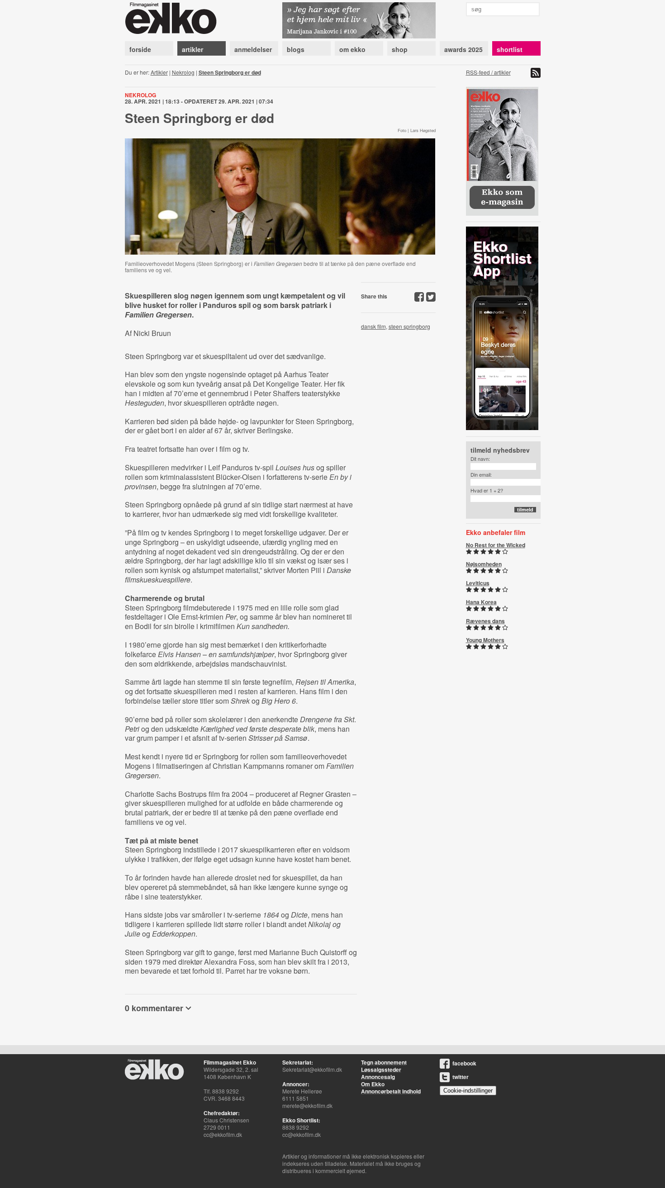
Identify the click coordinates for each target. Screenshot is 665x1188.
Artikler (159, 72)
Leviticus (477, 583)
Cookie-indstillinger (468, 1090)
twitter (460, 1077)
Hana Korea (481, 602)
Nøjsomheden (484, 564)
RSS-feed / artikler (488, 72)
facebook (464, 1063)
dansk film (373, 326)
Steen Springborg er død (230, 72)
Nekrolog (183, 72)
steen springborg (409, 326)
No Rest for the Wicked (495, 545)
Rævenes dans (485, 621)
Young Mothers (485, 640)
